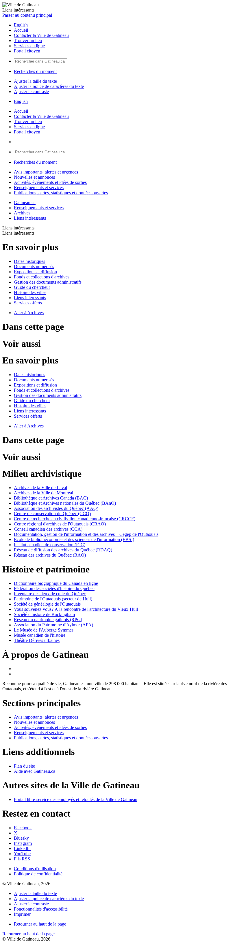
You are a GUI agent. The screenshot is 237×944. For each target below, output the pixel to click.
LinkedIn (22, 848)
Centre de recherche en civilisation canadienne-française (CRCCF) (74, 518)
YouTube (22, 853)
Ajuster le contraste (31, 91)
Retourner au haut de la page (40, 924)
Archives (22, 212)
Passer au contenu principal (27, 15)
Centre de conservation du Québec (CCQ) (52, 513)
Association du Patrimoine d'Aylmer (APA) (53, 624)
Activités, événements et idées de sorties (50, 182)
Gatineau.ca (25, 202)
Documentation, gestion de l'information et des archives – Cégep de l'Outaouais (86, 534)
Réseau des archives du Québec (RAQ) (50, 555)
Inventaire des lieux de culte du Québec (50, 593)
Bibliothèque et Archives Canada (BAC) (51, 497)
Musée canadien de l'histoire (39, 635)
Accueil (21, 30)
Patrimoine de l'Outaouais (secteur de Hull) (53, 598)
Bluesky (21, 838)
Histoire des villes (30, 292)
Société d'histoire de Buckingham (44, 614)
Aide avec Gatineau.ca (34, 771)
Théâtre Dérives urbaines (37, 640)
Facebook (23, 827)
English (21, 24)
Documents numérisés (34, 266)
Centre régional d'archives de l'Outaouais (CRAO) (60, 523)
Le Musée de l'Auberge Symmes (43, 630)
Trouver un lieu (28, 40)
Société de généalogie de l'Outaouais (47, 604)
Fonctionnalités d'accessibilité (41, 909)
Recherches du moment (35, 71)
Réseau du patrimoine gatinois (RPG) (48, 619)
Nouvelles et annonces (34, 177)
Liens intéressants (30, 218)
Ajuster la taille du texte (35, 81)
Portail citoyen (27, 50)
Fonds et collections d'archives (41, 276)
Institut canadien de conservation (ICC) (49, 544)
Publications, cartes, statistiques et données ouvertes (61, 192)
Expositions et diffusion (35, 271)
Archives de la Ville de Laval (40, 487)
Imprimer (22, 914)
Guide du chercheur (32, 287)
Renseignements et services (39, 187)
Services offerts (28, 302)
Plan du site (24, 766)
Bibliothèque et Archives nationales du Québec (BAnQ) (65, 503)
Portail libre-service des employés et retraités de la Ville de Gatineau (75, 799)
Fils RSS (22, 858)
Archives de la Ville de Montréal (43, 492)
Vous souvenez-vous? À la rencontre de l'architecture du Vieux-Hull (76, 609)
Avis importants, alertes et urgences (46, 171)
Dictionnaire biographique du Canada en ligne (56, 583)
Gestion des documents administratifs (48, 282)
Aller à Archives (29, 312)
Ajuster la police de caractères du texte (49, 86)
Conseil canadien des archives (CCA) (48, 529)
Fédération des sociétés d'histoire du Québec (54, 588)
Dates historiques (29, 261)
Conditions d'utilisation (35, 868)
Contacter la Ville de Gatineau (41, 35)
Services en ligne (29, 45)
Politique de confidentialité (38, 873)
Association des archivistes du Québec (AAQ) (56, 508)
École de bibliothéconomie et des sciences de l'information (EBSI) (74, 539)
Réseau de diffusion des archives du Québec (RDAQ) (63, 549)
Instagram (23, 843)
